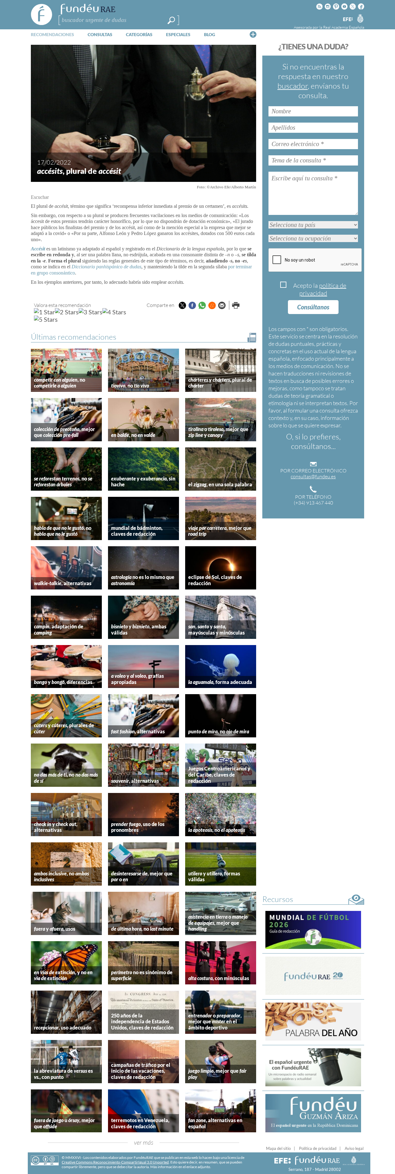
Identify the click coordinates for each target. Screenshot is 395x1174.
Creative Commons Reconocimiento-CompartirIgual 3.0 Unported (115, 1162)
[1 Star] (44, 312)
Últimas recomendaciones (73, 337)
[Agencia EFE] (347, 19)
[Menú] (253, 34)
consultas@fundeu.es (313, 476)
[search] (171, 20)
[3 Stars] (90, 312)
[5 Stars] (46, 319)
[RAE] (360, 18)
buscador (292, 85)
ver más (143, 1142)
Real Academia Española (343, 27)
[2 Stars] (67, 312)
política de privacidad (322, 289)
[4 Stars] (114, 312)
